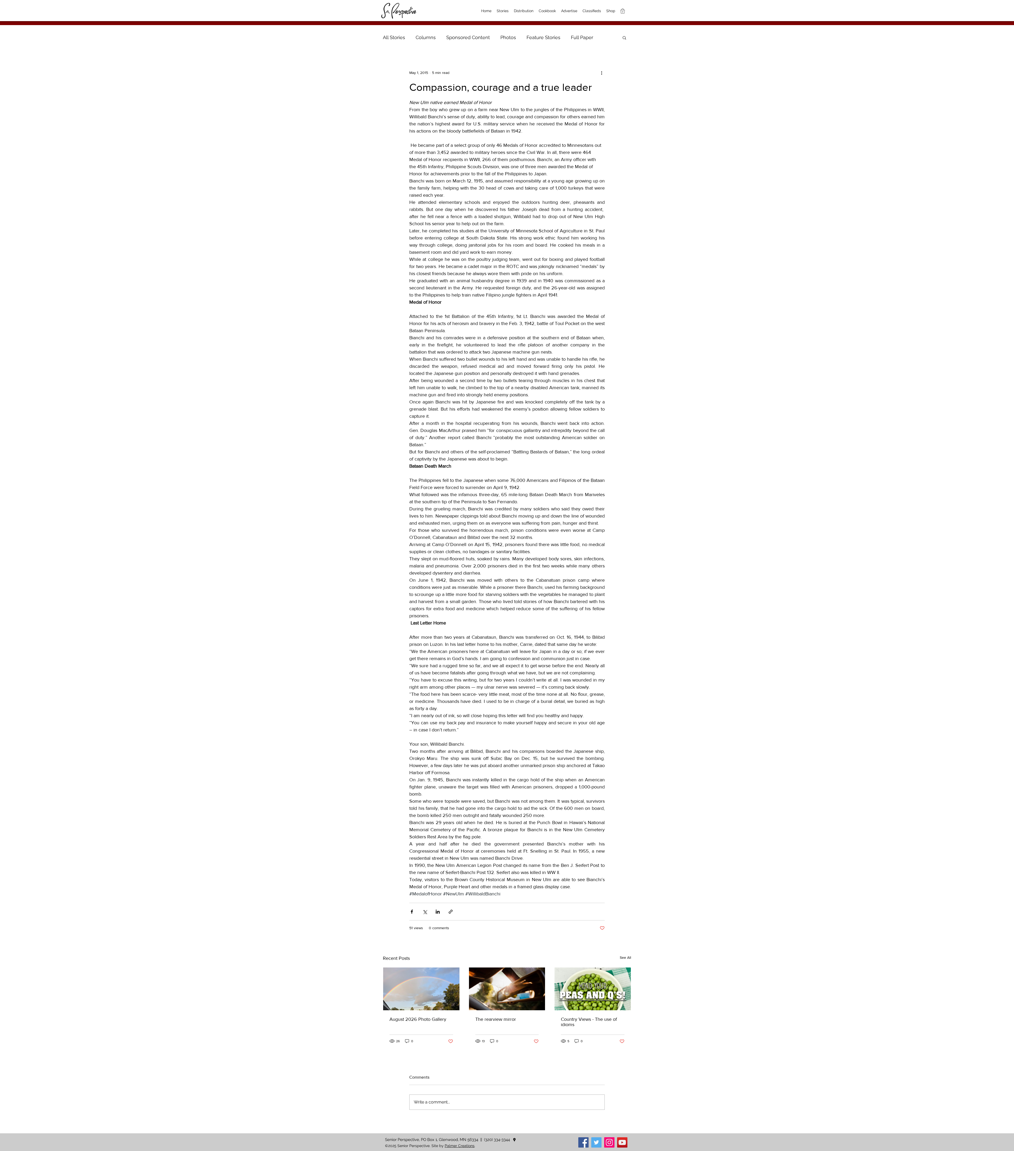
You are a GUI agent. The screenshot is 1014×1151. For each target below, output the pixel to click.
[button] (624, 37)
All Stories (394, 37)
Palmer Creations (460, 1146)
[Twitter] (596, 1142)
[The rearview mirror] (507, 988)
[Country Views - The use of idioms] (593, 988)
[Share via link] (450, 911)
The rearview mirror (495, 1019)
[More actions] (601, 72)
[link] (623, 10)
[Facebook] (583, 1142)
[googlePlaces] (514, 1140)
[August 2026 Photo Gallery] (421, 988)
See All (625, 957)
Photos (508, 37)
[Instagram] (609, 1142)
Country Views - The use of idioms (589, 1022)
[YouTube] (622, 1142)
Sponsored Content (468, 37)
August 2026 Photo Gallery (417, 1019)
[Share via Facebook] (411, 911)
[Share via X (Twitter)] (424, 911)
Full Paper (582, 37)
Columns (426, 37)
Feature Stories (543, 37)
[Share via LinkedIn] (437, 911)
